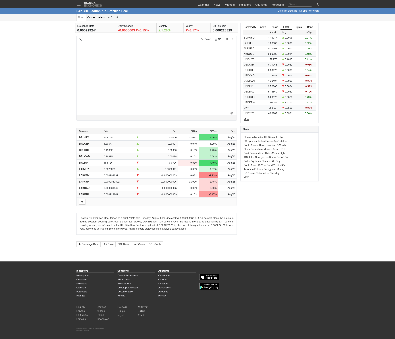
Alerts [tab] (101, 17)
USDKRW (249, 102)
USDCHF (249, 70)
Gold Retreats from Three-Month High (264, 153)
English (80, 307)
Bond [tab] (310, 27)
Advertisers (164, 287)
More (246, 119)
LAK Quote (139, 244)
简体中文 (143, 307)
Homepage (82, 275)
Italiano (101, 311)
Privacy (162, 295)
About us (163, 291)
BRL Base (123, 244)
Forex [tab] (286, 27)
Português (82, 315)
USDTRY (249, 113)
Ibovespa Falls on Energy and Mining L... (266, 169)
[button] (317, 5)
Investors (163, 283)
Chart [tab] (81, 17)
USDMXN (249, 80)
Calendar (81, 287)
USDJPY (249, 59)
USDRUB (249, 97)
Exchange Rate (89, 244)
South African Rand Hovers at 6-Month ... (266, 145)
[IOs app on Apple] (209, 277)
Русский (122, 307)
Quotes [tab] (91, 17)
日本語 (141, 311)
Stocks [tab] (274, 27)
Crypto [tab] (298, 27)
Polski (100, 315)
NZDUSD (249, 53)
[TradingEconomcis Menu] (79, 4)
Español (80, 311)
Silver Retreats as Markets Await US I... (265, 149)
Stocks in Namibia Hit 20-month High (264, 137)
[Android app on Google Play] (209, 287)
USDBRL (249, 91)
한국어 (141, 315)
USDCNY (249, 64)
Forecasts (81, 291)
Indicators (81, 283)
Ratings (80, 295)
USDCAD (249, 75)
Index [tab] (263, 27)
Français (81, 319)
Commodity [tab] (250, 27)
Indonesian (103, 319)
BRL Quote (155, 244)
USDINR (249, 86)
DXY (246, 107)
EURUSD (249, 37)
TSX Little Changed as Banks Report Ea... (267, 157)
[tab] (113, 17)
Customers (164, 275)
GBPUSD (249, 43)
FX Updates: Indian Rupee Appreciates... (266, 141)
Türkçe (121, 311)
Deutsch (101, 307)
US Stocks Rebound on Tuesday (261, 173)
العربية (120, 315)
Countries (81, 279)
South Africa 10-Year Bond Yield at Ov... (265, 165)
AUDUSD (249, 48)
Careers (162, 279)
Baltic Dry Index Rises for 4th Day (262, 161)
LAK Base (108, 244)
